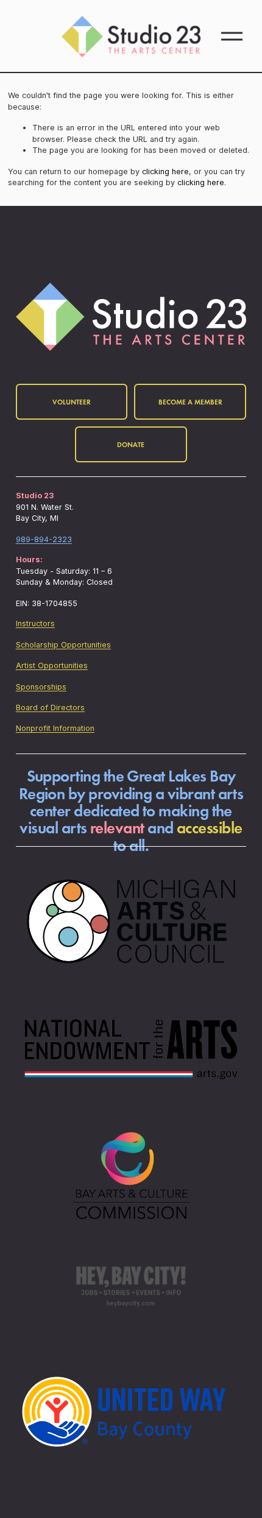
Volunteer (71, 402)
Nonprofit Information (55, 728)
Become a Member (190, 402)
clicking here (165, 171)
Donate (130, 444)
